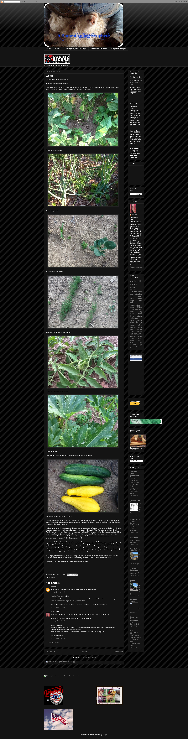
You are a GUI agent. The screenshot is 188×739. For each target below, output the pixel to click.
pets (140, 301)
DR (52, 586)
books (132, 320)
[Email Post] (64, 574)
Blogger (104, 735)
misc (131, 296)
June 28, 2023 (134, 624)
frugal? (132, 301)
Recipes (58, 48)
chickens (133, 292)
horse (132, 311)
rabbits (132, 331)
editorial (133, 290)
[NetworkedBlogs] (136, 357)
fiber (140, 344)
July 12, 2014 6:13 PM (58, 607)
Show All (140, 650)
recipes (133, 287)
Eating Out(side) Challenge (76, 48)
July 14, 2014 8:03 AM (58, 621)
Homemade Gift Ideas (99, 48)
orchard (139, 329)
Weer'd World (135, 519)
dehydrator (133, 344)
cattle (139, 281)
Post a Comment (54, 642)
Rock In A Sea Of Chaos (135, 550)
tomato (139, 320)
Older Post (118, 652)
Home (48, 48)
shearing (133, 336)
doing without (136, 316)
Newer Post (50, 652)
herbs (131, 335)
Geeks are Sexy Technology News (134, 474)
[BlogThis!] (70, 575)
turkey (132, 322)
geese (131, 346)
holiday (132, 307)
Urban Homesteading (136, 308)
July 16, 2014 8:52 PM (58, 638)
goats (140, 296)
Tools (140, 314)
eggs (131, 329)
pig (141, 327)
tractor (140, 336)
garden (53, 577)
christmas (134, 318)
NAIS (132, 298)
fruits (140, 333)
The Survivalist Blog (134, 632)
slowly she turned (134, 538)
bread (132, 338)
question (132, 325)
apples (140, 324)
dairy (132, 314)
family (133, 281)
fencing (132, 340)
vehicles (139, 331)
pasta (140, 338)
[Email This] (68, 575)
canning (139, 311)
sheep (139, 298)
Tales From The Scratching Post (134, 619)
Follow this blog (136, 358)
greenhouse (135, 347)
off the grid (138, 335)
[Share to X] (72, 575)
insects (140, 340)
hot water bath (135, 327)
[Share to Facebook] (74, 575)
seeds (140, 325)
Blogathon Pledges (118, 48)
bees (131, 333)
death (131, 342)
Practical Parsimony (57, 596)
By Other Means (133, 600)
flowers (135, 333)
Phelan (53, 611)
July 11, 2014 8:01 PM (58, 592)
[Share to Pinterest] (76, 575)
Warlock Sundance (134, 581)
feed (140, 342)
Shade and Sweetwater (134, 569)
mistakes (138, 294)
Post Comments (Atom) (88, 657)
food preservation (135, 304)
